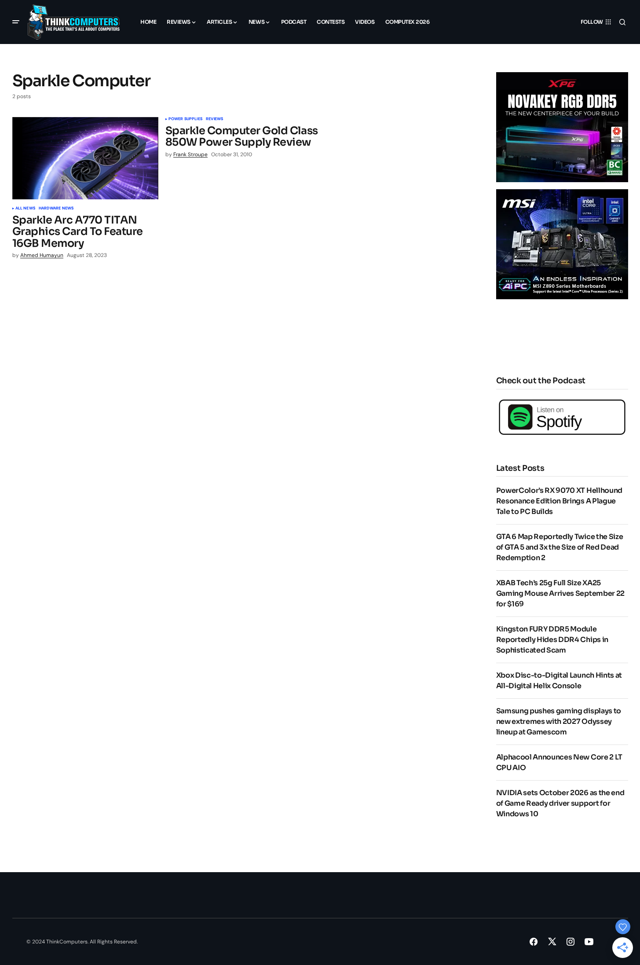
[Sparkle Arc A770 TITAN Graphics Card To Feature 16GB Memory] (85, 158)
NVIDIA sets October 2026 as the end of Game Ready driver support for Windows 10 (560, 803)
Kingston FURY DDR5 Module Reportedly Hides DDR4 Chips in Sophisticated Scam (552, 639)
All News (25, 208)
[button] (16, 22)
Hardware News (56, 208)
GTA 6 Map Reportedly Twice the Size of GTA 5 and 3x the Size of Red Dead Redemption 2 (559, 547)
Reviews (214, 119)
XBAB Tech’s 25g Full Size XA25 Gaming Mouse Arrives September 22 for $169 (560, 593)
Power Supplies (185, 119)
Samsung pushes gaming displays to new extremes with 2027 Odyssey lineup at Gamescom (558, 721)
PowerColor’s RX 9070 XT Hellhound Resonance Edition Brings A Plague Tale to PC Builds (559, 501)
